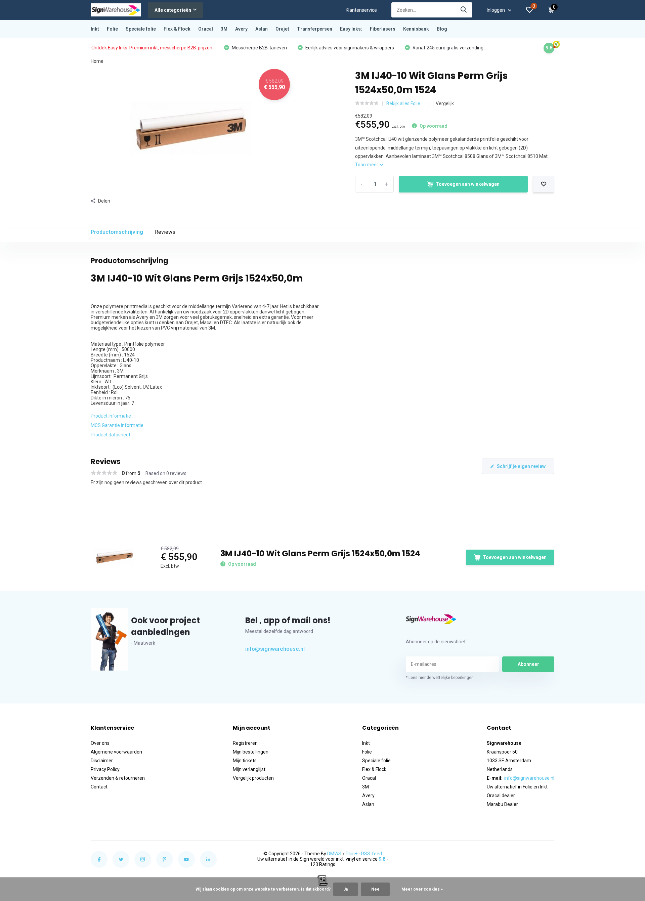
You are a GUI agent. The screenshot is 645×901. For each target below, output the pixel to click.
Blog (442, 29)
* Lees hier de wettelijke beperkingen (440, 677)
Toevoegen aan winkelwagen (468, 184)
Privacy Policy (105, 769)
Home (97, 61)
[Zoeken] (464, 9)
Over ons (100, 743)
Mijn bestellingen (250, 752)
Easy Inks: (351, 29)
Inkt (95, 29)
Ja (345, 889)
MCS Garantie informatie (117, 425)
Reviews (165, 232)
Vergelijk (445, 103)
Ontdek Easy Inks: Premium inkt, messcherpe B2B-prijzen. (152, 47)
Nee (375, 889)
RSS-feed (371, 853)
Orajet (282, 29)
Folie (112, 29)
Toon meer (367, 164)
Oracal (205, 29)
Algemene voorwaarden (116, 752)
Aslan (261, 29)
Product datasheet (110, 434)
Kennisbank (416, 29)
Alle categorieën (173, 10)
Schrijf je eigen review (521, 466)
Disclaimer (102, 760)
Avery (241, 29)
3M (224, 29)
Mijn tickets (245, 760)
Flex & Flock (177, 29)
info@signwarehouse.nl (275, 649)
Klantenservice (361, 10)
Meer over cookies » (422, 889)
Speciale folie (141, 29)
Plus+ (351, 853)
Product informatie (111, 416)
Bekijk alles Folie (403, 103)
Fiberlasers (382, 29)
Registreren (245, 743)
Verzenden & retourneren (118, 778)
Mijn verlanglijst (249, 769)
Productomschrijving (117, 232)
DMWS (334, 853)
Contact (99, 786)
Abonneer (528, 664)
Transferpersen (314, 29)
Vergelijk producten (253, 778)
